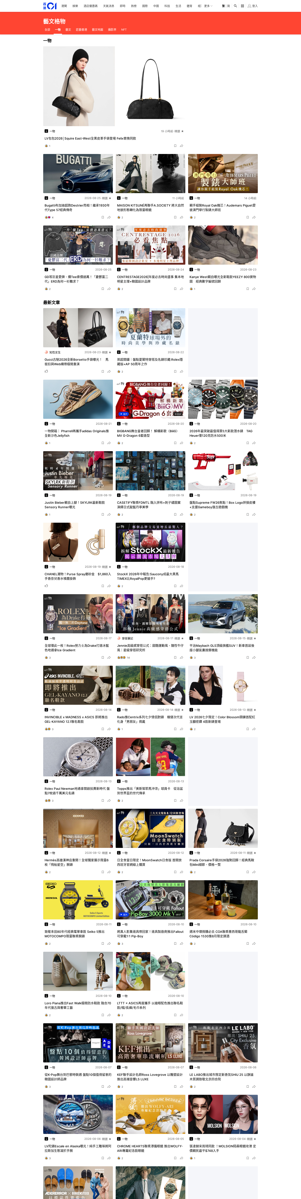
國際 (145, 6)
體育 (189, 6)
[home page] (49, 6)
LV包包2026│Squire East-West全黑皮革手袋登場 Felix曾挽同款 (90, 138)
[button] (175, 145)
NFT (124, 29)
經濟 (200, 6)
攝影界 (112, 29)
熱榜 (134, 6)
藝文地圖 (97, 29)
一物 (58, 29)
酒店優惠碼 (91, 6)
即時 (122, 6)
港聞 (64, 6)
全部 (47, 29)
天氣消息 (108, 6)
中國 (156, 6)
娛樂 (75, 6)
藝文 (68, 29)
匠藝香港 (81, 29)
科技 (167, 6)
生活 (178, 6)
